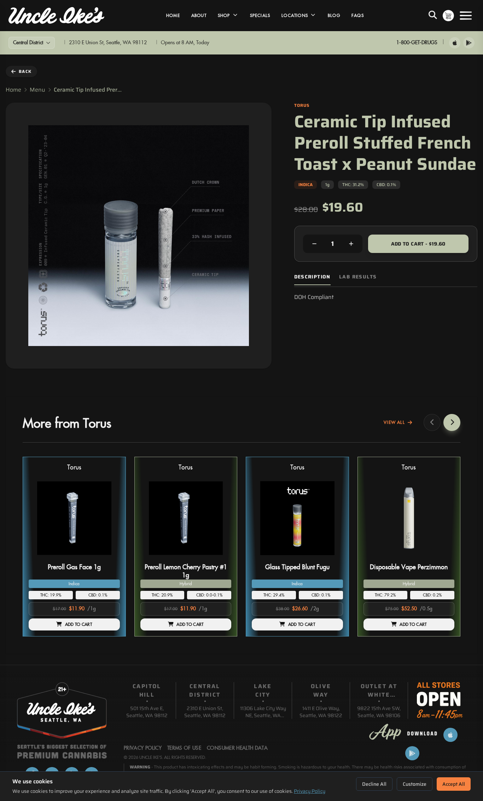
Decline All (374, 784)
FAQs (357, 15)
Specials (260, 15)
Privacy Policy (309, 791)
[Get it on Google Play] (469, 42)
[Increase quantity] (351, 243)
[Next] (451, 422)
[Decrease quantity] (314, 243)
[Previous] (432, 422)
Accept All (453, 784)
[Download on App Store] (454, 42)
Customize (414, 784)
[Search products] (433, 15)
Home (173, 15)
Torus (74, 467)
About (198, 15)
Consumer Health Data (237, 748)
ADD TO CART (78, 624)
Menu (37, 90)
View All (394, 422)
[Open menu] (466, 15)
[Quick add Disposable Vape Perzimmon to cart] (443, 558)
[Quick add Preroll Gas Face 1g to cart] (108, 558)
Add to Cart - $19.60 (418, 244)
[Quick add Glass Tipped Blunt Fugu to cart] (332, 558)
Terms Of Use (184, 748)
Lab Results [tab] (358, 277)
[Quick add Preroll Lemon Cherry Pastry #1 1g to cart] (220, 558)
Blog (334, 15)
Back (25, 71)
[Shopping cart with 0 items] (448, 15)
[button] (74, 547)
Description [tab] (312, 277)
